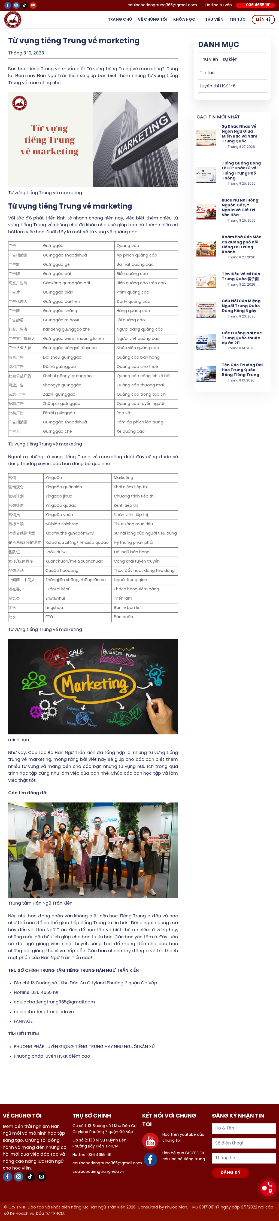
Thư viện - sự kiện (219, 59)
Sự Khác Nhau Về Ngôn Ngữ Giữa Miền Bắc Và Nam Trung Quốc (239, 134)
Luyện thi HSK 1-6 (218, 86)
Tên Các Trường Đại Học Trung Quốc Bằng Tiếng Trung (242, 370)
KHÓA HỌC (184, 19)
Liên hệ (263, 19)
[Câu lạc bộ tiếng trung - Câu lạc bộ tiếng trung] (21, 19)
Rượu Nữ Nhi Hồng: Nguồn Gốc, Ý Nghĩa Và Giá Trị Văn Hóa (240, 208)
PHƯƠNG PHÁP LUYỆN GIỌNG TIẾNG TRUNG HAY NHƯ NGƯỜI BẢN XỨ (84, 1047)
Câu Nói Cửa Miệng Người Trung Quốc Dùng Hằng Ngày (241, 306)
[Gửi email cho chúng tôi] (41, 1177)
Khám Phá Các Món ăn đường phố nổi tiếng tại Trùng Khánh (242, 244)
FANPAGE (23, 1021)
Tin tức (237, 19)
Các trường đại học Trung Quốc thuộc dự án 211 (242, 338)
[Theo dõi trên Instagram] (16, 5)
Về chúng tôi (152, 19)
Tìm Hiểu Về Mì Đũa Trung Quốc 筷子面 (241, 276)
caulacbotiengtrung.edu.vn (44, 1012)
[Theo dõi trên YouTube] (33, 5)
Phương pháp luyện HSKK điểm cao (52, 1056)
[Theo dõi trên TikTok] (24, 5)
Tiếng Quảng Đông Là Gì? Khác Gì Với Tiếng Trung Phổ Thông (241, 171)
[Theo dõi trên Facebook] (7, 5)
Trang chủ (120, 19)
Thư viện (214, 19)
